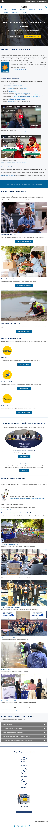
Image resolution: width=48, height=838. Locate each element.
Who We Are (24, 765)
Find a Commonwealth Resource (40, 1)
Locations (32, 9)
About (4, 9)
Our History (24, 787)
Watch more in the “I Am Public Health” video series (13, 132)
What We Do (24, 776)
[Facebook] (14, 826)
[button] (24, 724)
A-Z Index (22, 9)
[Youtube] (22, 826)
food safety (24, 88)
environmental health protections (36, 94)
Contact (25, 12)
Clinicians (5, 12)
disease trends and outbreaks (15, 85)
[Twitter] (18, 826)
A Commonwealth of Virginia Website (12, 0)
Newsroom (15, 12)
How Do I (13, 9)
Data (40, 9)
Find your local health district (8, 175)
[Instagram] (29, 826)
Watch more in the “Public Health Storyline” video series (14, 162)
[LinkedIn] (26, 826)
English (28, 1)
